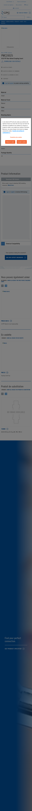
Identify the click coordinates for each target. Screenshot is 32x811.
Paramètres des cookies (16, 137)
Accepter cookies (22, 142)
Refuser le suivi (10, 142)
